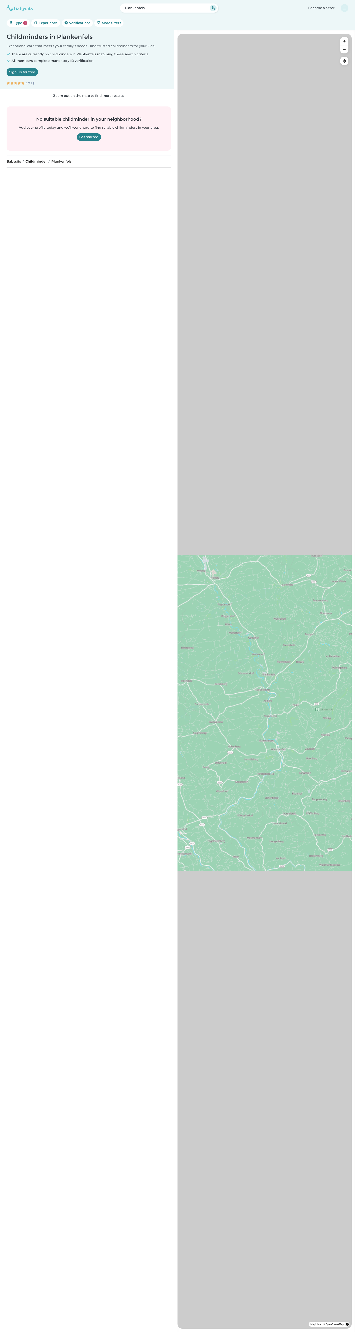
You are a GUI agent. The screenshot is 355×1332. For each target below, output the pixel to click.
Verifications (79, 23)
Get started (88, 137)
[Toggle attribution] (347, 1324)
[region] (265, 681)
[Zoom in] (344, 41)
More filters (111, 23)
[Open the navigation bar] (344, 8)
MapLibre (315, 1324)
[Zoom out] (344, 49)
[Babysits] (20, 8)
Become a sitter (321, 8)
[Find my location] (344, 61)
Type (19, 23)
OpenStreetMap (335, 1324)
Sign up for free (22, 72)
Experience (48, 23)
